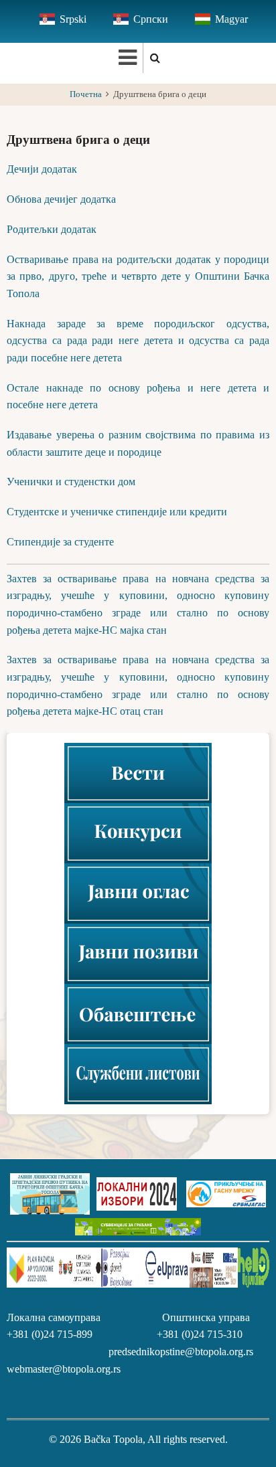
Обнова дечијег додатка (61, 199)
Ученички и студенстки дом (71, 481)
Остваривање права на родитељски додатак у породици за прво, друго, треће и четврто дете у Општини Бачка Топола (138, 276)
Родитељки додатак (51, 229)
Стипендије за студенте (60, 541)
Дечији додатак (42, 169)
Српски (150, 19)
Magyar (231, 19)
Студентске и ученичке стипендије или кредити (117, 511)
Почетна (86, 94)
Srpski (73, 19)
